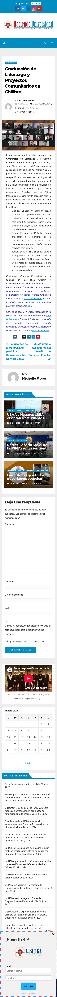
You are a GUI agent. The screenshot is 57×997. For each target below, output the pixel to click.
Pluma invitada (29, 471)
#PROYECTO (30, 108)
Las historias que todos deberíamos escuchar (25, 477)
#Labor (18, 108)
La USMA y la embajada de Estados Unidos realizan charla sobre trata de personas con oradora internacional (27, 851)
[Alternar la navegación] (52, 43)
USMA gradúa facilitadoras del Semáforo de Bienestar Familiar (40, 350)
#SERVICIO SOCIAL (25, 112)
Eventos (11, 440)
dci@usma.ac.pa (40, 330)
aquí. (30, 306)
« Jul (27, 763)
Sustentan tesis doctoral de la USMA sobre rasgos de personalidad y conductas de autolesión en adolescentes (26, 811)
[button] (45, 43)
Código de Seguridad (15, 641)
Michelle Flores (26, 100)
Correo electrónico (14, 595)
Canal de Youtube (33, 298)
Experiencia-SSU (14, 410)
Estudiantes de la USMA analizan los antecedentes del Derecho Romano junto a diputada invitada (26, 824)
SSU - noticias (11, 62)
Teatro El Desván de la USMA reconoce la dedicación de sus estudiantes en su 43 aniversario (26, 837)
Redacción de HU (34, 453)
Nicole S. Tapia (32, 423)
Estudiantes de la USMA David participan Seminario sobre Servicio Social (17, 351)
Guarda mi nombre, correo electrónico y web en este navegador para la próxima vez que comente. (28, 630)
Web (7, 608)
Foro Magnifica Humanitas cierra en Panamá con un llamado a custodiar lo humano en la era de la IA (27, 797)
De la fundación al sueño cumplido (22, 784)
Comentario (11, 524)
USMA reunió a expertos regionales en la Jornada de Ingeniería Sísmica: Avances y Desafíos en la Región (26, 915)
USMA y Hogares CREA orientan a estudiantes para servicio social (25, 418)
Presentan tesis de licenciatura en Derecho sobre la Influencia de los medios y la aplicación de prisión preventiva (26, 928)
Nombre (9, 581)
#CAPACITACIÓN (42, 104)
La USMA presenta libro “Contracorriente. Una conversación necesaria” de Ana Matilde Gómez (28, 864)
